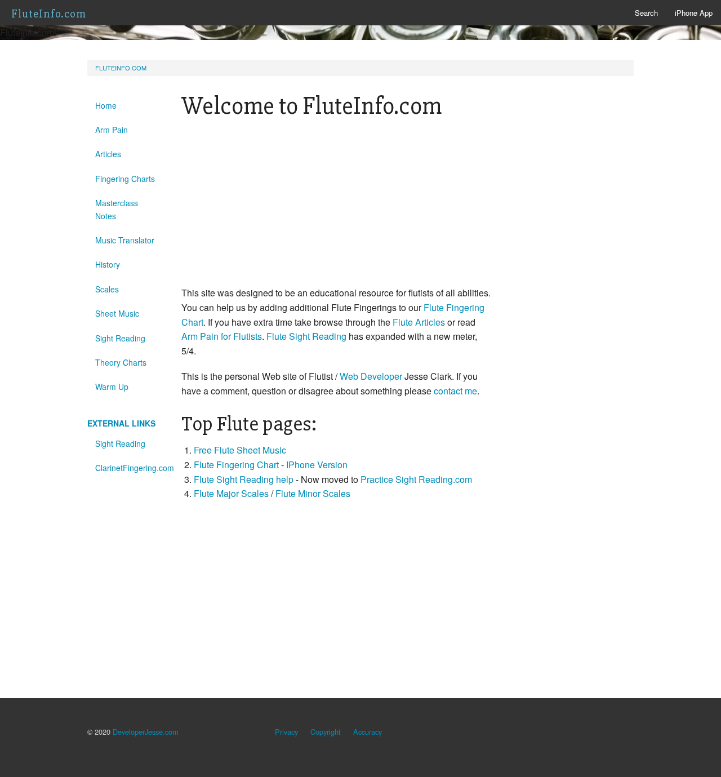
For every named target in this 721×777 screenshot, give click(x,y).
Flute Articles (419, 322)
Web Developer (371, 376)
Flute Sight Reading (306, 336)
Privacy (286, 731)
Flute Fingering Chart (236, 464)
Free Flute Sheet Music (240, 449)
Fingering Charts (125, 178)
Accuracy (367, 731)
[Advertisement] (337, 207)
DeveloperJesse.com (146, 731)
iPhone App (694, 12)
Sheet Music (117, 313)
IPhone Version (317, 464)
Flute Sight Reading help (243, 479)
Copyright (325, 731)
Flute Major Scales (231, 493)
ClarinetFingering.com (129, 467)
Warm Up (111, 386)
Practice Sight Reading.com (416, 479)
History (107, 264)
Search (646, 12)
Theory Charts (120, 362)
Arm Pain (111, 129)
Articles (108, 153)
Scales (107, 289)
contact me (455, 390)
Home (106, 105)
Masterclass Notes (116, 209)
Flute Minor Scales (312, 493)
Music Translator (124, 240)
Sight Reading (120, 338)
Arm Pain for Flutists (221, 336)
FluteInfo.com (49, 14)
